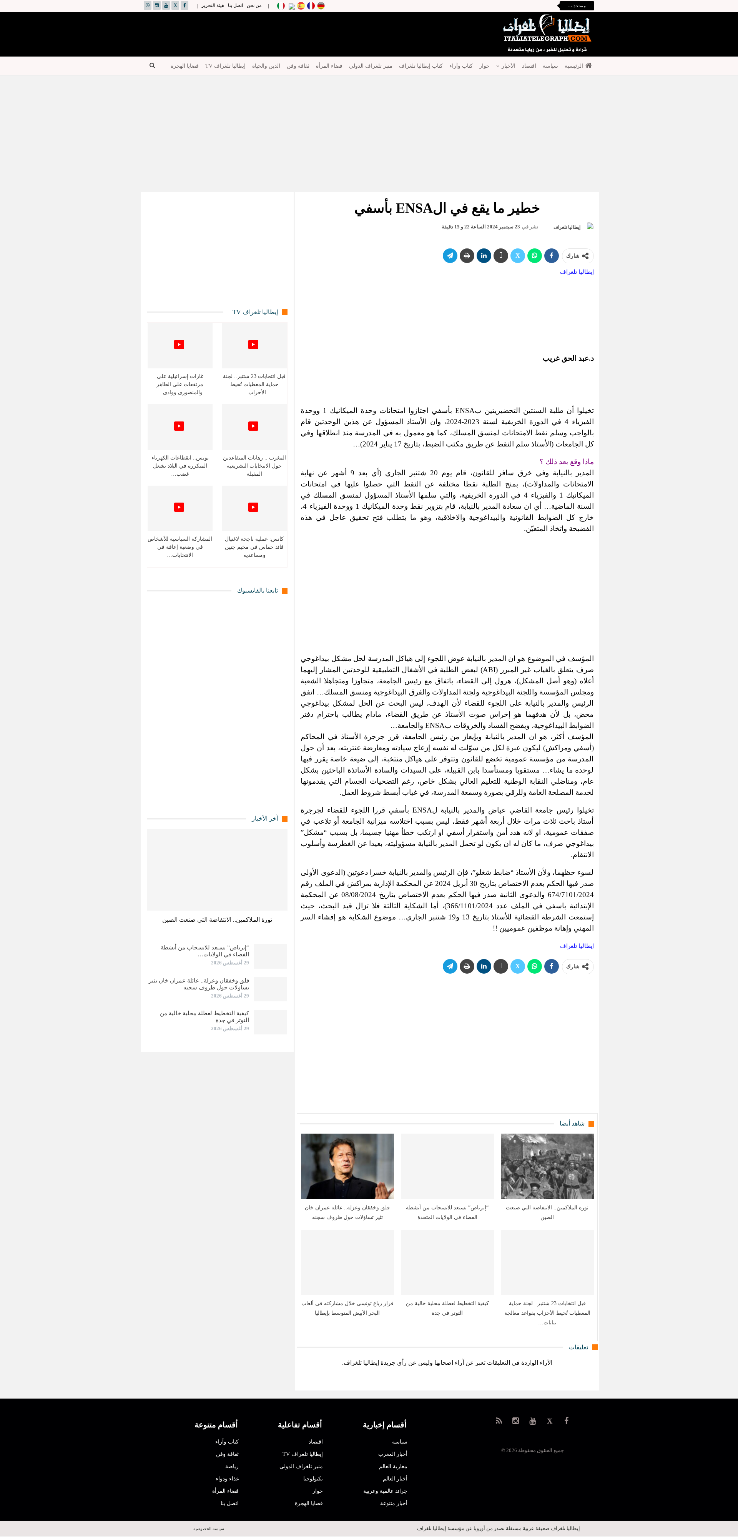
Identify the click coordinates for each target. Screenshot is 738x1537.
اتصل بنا (235, 5)
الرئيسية (574, 66)
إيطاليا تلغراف (577, 272)
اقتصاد (529, 66)
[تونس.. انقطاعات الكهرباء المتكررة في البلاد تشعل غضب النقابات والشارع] (180, 427)
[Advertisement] (284, 34)
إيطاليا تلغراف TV (225, 66)
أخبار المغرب (392, 1454)
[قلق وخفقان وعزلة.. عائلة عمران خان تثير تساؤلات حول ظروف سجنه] (347, 1166)
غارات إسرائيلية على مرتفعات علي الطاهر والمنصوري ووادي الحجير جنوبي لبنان (464, 5)
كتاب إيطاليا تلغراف (421, 66)
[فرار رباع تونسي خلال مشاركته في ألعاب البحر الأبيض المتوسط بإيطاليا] (347, 1262)
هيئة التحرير (212, 5)
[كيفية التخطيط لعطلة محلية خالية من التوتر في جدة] (447, 1262)
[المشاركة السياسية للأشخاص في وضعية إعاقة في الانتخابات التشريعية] (180, 508)
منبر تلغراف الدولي (370, 66)
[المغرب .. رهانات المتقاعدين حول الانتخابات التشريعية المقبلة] (254, 427)
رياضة (232, 1466)
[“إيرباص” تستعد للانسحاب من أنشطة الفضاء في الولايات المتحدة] (447, 1166)
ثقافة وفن (298, 66)
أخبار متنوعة (393, 1503)
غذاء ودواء (227, 1479)
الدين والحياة (266, 66)
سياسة (550, 66)
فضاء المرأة (329, 66)
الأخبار (508, 66)
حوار (484, 66)
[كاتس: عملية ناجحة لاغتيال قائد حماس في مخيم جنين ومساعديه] (254, 508)
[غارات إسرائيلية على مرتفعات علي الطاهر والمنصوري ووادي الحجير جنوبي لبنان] (180, 346)
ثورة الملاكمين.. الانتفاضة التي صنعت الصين (217, 919)
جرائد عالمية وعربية (385, 1491)
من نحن (254, 5)
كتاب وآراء (461, 66)
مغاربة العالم (393, 1466)
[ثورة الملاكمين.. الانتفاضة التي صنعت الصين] (547, 1166)
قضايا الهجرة (185, 66)
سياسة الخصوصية (208, 1528)
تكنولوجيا (313, 1479)
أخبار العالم (395, 1479)
